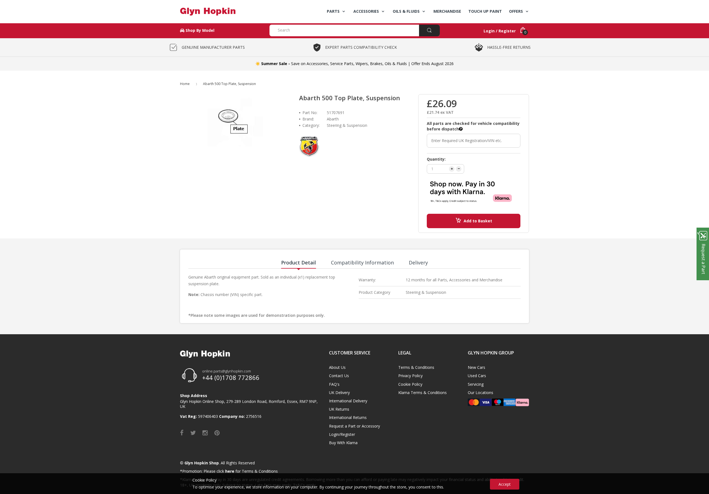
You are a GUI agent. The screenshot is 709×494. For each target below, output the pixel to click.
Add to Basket (478, 220)
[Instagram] (205, 432)
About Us (337, 367)
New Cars (476, 367)
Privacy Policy (410, 375)
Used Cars (477, 375)
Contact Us (339, 375)
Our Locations (480, 392)
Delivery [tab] (418, 262)
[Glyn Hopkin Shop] (220, 11)
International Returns (348, 417)
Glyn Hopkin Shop (201, 462)
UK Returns (339, 409)
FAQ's (334, 384)
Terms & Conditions (416, 367)
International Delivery (348, 400)
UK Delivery (339, 392)
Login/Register (342, 434)
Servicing (476, 384)
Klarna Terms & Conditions (422, 392)
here (229, 471)
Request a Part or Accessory (354, 426)
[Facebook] (182, 432)
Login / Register (500, 31)
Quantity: (436, 159)
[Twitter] (193, 432)
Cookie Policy (410, 384)
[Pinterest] (217, 432)
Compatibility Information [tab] (362, 262)
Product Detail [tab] (298, 262)
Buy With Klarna (343, 442)
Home (185, 83)
